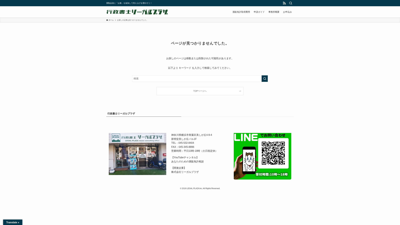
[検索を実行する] (265, 78)
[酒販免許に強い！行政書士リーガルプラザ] (137, 12)
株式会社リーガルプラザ (185, 172)
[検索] (291, 3)
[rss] (284, 3)
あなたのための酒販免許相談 (187, 161)
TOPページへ (200, 91)
